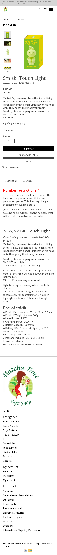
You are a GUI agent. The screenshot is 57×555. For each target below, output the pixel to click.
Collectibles (9, 443)
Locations (8, 525)
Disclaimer (8, 499)
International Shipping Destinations (22, 530)
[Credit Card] (25, 550)
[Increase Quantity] (12, 141)
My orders (8, 475)
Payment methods (13, 508)
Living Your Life (11, 426)
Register (7, 471)
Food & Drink (10, 447)
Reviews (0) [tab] (27, 180)
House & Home (11, 421)
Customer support (13, 517)
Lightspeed (8, 546)
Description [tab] (11, 180)
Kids (5, 439)
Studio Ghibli (10, 452)
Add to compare (12, 167)
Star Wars (8, 456)
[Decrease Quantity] (6, 141)
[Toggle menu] (51, 9)
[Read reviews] (12, 124)
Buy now (28, 161)
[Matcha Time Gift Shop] (5, 9)
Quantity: (7, 136)
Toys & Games (11, 430)
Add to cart (28, 148)
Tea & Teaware (11, 434)
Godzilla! (7, 460)
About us (8, 491)
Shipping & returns (13, 512)
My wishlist (9, 480)
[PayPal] (30, 550)
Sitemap (7, 521)
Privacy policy (10, 504)
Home (5, 19)
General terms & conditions (18, 495)
